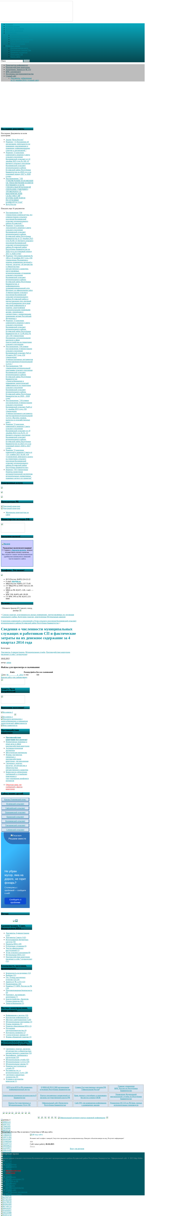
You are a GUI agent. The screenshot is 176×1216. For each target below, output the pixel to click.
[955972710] (6, 1215)
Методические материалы (16, 753)
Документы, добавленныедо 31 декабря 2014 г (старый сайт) (25, 79)
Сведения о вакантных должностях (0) (15, 1076)
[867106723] (6, 1206)
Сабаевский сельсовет (15, 830)
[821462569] (6, 1200)
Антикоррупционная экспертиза (14, 749)
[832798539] (6, 1202)
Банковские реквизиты (20, 37)
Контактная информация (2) (17, 1017)
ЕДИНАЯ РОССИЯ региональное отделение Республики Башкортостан (55, 1088)
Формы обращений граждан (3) (18, 1037)
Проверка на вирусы (19, 52)
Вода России (11, 204)
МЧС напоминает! (13, 72)
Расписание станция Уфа (21, 50)
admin (8, 663)
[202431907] (6, 1139)
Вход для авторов (77, 1149)
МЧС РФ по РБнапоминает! (12, 1182)
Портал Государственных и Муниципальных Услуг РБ (19, 1104)
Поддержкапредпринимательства (15, 1187)
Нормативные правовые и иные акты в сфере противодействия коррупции (17, 744)
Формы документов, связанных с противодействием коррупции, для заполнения (17, 758)
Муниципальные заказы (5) (17, 1064)
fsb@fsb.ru (16, 581)
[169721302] (6, 1137)
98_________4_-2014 (14, 675)
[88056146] (6, 1131)
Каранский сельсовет (15, 817)
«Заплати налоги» (18, 550)
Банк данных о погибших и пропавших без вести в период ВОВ (90, 1096)
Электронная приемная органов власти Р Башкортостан (19, 1096)
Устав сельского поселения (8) (18, 953)
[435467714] (6, 1161)
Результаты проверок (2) (16, 1033)
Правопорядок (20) (13, 984)
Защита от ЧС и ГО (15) (15, 982)
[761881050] (6, 1191)
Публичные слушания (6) (16, 946)
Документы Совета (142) (16, 937)
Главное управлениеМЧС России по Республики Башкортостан (126, 1088)
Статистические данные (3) (17, 1035)
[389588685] (6, 1157)
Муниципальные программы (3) (19, 1022)
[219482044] (6, 1141)
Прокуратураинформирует (11, 1165)
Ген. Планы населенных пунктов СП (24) (16, 978)
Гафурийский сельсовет (15, 808)
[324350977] (6, 1148)
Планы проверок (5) (14, 1024)
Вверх (32, 1146)
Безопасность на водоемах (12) (18, 973)
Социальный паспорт (19, 35)
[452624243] (6, 1163)
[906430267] (6, 1208)
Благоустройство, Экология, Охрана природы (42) (17, 1000)
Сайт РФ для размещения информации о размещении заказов (90, 1104)
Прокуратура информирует (17, 65)
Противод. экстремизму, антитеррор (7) (16, 996)
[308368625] (6, 1146)
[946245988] (6, 1213)
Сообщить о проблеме (15, 901)
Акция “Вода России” (15, 140)
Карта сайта (15, 57)
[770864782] (6, 1195)
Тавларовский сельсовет (15, 825)
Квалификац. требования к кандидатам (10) (17, 1056)
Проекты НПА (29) (13, 944)
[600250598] (6, 1169)
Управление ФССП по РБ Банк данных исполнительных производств (126, 1104)
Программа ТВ (17, 55)
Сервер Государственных (85, 1087)
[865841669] (6, 1204)
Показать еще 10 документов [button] (13, 208)
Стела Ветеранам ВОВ (20, 42)
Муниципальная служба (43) (17, 1060)
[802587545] (6, 1198)
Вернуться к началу (14, 1194)
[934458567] (6, 1211)
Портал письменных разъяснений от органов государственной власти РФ (55, 1096)
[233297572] (6, 1144)
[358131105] (6, 1150)
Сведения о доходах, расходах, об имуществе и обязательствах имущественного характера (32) (19, 1051)
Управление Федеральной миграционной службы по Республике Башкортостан (126, 1096)
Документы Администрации (12, 652)
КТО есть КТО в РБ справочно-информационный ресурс (20, 1088)
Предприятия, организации (22, 39)
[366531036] (6, 1152)
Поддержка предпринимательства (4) (16, 1029)
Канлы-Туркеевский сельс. (15, 799)
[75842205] (6, 1126)
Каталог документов (19, 1192)
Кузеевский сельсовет (15, 804)
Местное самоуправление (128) (18, 1020)
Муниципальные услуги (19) (17, 1062)
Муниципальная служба (35, 652)
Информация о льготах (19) (17, 1015)
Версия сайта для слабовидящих (14, 677)
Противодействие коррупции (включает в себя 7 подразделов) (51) (19, 959)
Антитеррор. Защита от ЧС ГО (18, 70)
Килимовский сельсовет (15, 821)
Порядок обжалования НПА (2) (18, 1026)
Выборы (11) (11, 975)
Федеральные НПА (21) (15, 955)
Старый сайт (11, 76)
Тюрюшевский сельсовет (15, 812)
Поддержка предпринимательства (20, 74)
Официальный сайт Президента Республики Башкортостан (55, 1104)
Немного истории (18, 44)
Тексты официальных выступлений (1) (14, 949)
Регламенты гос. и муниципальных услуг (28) (17, 1071)
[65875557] (6, 1124)
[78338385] (6, 1128)
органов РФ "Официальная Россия (93, 1088)
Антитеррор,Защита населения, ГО (15, 1178)
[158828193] (6, 1135)
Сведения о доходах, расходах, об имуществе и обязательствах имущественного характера (17, 766)
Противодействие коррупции (18, 67)
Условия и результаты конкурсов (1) (14, 1080)
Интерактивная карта (19, 48)
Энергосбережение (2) (15, 1003)
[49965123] (6, 1122)
